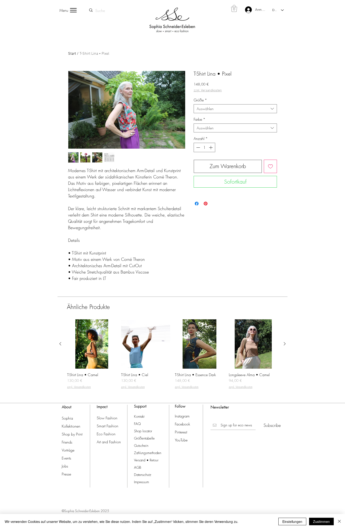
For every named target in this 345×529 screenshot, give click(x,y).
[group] (173, 356)
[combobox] (235, 108)
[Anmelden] (245, 10)
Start (72, 53)
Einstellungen (292, 521)
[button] (234, 8)
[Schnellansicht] (91, 344)
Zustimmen (321, 521)
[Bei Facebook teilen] (196, 203)
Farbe (199, 119)
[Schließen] (339, 521)
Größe (200, 100)
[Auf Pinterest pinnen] (205, 203)
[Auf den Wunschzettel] (270, 166)
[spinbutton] (204, 147)
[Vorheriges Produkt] (60, 344)
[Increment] (211, 147)
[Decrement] (197, 147)
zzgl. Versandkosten (208, 91)
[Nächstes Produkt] (285, 344)
